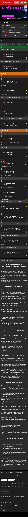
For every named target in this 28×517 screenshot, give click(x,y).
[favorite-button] (24, 25)
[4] (17, 18)
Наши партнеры (18, 472)
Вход (16, 2)
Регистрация (23, 2)
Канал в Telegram (20, 496)
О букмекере (4, 472)
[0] (8, 18)
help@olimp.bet (6, 496)
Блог (9, 475)
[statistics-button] (26, 25)
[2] (13, 18)
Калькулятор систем (17, 475)
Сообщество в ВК (19, 499)
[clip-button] (1, 52)
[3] (15, 18)
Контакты (10, 472)
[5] (20, 18)
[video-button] (26, 71)
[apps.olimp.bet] (4, 480)
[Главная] (5, 2)
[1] (10, 18)
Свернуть (3, 468)
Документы (3, 475)
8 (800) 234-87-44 (7, 499)
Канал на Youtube (7, 502)
